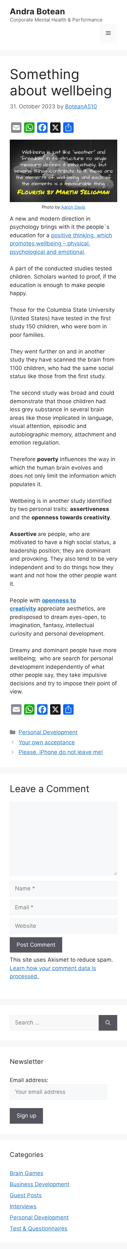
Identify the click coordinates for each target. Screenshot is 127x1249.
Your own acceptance (47, 742)
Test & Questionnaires (38, 1228)
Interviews (23, 1206)
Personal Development (48, 732)
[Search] (108, 1023)
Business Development (39, 1184)
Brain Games (26, 1173)
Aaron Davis (73, 207)
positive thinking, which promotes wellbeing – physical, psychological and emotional (61, 243)
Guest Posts (26, 1195)
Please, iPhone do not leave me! (61, 752)
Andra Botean (37, 11)
